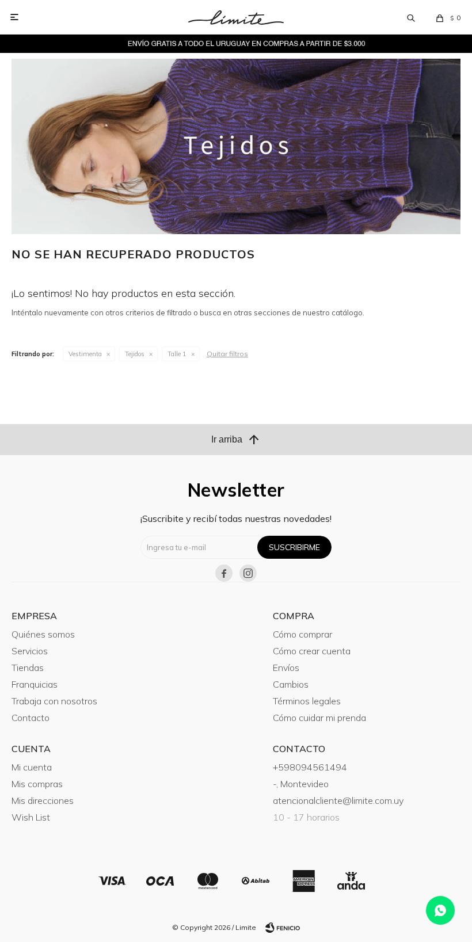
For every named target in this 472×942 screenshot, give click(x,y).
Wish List (31, 817)
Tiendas (28, 667)
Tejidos (134, 354)
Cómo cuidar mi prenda (319, 717)
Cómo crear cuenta (312, 651)
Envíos (286, 667)
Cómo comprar (302, 634)
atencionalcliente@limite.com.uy (338, 800)
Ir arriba (236, 440)
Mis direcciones (43, 800)
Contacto (31, 717)
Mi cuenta (32, 767)
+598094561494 (310, 767)
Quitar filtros (227, 353)
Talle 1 (177, 354)
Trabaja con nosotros (54, 701)
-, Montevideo (301, 784)
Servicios (30, 651)
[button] (411, 17)
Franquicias (35, 684)
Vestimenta (85, 354)
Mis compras (37, 784)
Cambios (291, 684)
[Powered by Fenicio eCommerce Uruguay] (282, 927)
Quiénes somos (43, 634)
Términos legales (307, 701)
